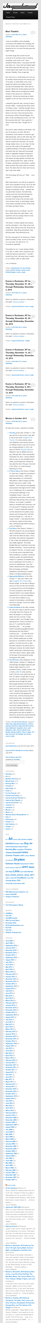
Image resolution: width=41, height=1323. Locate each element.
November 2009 (11, 1120)
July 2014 (9, 991)
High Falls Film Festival (26, 726)
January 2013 (10, 1034)
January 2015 (10, 976)
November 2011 (11, 1067)
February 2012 (10, 1060)
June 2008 (9, 1160)
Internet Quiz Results (13, 800)
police (7, 878)
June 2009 (9, 1132)
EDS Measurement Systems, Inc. (17, 892)
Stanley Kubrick (16, 732)
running (8, 880)
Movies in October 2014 (16, 418)
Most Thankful (12, 31)
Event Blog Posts (11, 746)
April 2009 (9, 1137)
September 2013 (11, 1015)
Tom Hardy (27, 734)
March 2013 (10, 1029)
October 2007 (10, 1180)
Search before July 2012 (13, 757)
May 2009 (9, 1134)
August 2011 (10, 1072)
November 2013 (11, 1010)
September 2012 (11, 1043)
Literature (9, 807)
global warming (10, 867)
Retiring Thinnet (11, 1226)
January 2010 (10, 1115)
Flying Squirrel (24, 864)
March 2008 (10, 1168)
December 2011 (11, 1065)
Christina (28, 849)
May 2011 (9, 1079)
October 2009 (10, 1122)
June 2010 (9, 1103)
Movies (24, 722)
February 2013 (10, 1031)
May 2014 (9, 996)
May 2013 (9, 1024)
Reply (27, 341)
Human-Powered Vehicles (15, 798)
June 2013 (9, 1022)
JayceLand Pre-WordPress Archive (17, 750)
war (23, 883)
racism (12, 878)
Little (14, 730)
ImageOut (20, 728)
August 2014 (10, 988)
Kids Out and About (12, 920)
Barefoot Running (12, 779)
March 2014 (10, 1000)
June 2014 (9, 993)
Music (8, 812)
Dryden (19, 859)
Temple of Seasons (12, 896)
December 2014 (11, 979)
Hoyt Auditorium (11, 728)
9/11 (7, 839)
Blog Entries (16, 268)
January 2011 (10, 1086)
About (22, 12)
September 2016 (11, 945)
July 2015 (9, 962)
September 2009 (11, 1125)
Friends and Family (12, 795)
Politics (8, 822)
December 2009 (11, 1117)
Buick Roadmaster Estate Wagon (17, 847)
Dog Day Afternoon (27, 449)
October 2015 (10, 955)
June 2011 (9, 1077)
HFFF (25, 867)
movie (25, 871)
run (32, 877)
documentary (9, 860)
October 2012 (10, 1041)
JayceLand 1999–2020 (13, 1207)
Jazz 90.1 (9, 915)
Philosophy (10, 819)
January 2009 (10, 1144)
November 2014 (11, 981)
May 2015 (9, 967)
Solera (14, 880)
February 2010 (10, 1113)
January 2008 (10, 1172)
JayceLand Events (18, 306)
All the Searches (11, 1188)
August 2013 (10, 1017)
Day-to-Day (9, 788)
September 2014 (11, 986)
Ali (10, 838)
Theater (8, 826)
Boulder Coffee (19, 844)
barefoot (10, 843)
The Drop (12, 734)
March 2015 (10, 972)
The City (8, 930)
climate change (15, 270)
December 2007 (11, 1175)
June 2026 (9, 941)
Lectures (9, 805)
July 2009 (9, 1129)
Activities (9, 774)
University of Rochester (14, 883)
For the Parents (25, 268)
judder (17, 672)
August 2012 (10, 1046)
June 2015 (9, 964)
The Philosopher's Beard (14, 905)
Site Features (10, 824)
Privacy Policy (10, 17)
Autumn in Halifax (26, 839)
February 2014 (10, 1003)
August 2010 (10, 1098)
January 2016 (10, 948)
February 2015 (10, 974)
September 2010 (11, 1096)
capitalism (20, 849)
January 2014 (10, 1005)
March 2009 (10, 1139)
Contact (30, 12)
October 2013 (10, 1012)
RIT (16, 878)
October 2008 (10, 1151)
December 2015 (11, 950)
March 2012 (10, 1058)
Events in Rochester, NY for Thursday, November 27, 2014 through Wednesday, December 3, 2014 (20, 285)
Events (15, 12)
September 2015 (11, 957)
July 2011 (9, 1074)
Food (7, 791)
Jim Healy (9, 871)
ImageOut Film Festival (21, 581)
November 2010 (11, 1091)
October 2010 (10, 1094)
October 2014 (10, 984)
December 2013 (11, 1007)
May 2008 (9, 1163)
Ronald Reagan (10, 272)
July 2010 (9, 1101)
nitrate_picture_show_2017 (22, 874)
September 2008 (11, 1153)
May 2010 (9, 1105)
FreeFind (16, 759)
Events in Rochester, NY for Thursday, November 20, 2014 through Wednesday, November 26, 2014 (20, 319)
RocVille (9, 927)
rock (28, 878)
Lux (21, 871)
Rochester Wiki (11, 923)
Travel (8, 829)
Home (8, 12)
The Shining (19, 734)
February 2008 (10, 1170)
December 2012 (11, 1036)
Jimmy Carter (25, 270)
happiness (18, 867)
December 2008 (11, 1146)
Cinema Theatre (12, 855)
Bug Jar (28, 843)
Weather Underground (13, 932)
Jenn (25, 728)
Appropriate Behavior (20, 724)
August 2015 (10, 960)
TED (18, 880)
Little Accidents (22, 730)
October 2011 (10, 1070)
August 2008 (10, 1156)
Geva (31, 864)
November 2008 (11, 1149)
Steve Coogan (26, 732)
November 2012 (11, 1039)
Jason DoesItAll (11, 894)
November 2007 (11, 1177)
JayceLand (11, 1185)
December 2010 (11, 1089)
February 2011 (10, 1084)
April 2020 (9, 943)
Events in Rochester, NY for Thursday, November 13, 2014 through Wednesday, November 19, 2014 (20, 354)
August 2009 (10, 1127)
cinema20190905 (20, 852)
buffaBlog (9, 913)
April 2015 (9, 969)
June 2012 (9, 1050)
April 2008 (9, 1165)
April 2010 (9, 1108)
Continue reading (19, 302)
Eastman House (13, 863)
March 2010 (10, 1110)
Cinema (30, 724)
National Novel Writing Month (16, 814)
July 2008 (9, 1158)
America (15, 839)
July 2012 (9, 1048)
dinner (32, 855)
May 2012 (9, 1053)
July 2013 (9, 1019)
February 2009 (10, 1141)
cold (22, 855)
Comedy (8, 786)
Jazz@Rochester (11, 918)
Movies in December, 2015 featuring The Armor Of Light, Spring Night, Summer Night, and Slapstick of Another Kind (20, 1247)
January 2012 (10, 1062)
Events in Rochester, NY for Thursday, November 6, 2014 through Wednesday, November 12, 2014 (20, 388)
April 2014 (9, 998)
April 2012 (9, 1055)
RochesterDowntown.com (15, 925)
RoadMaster (22, 878)
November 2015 (11, 952)
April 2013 (9, 1027)
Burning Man (10, 783)
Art (7, 776)
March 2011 (10, 1082)
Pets (7, 817)
